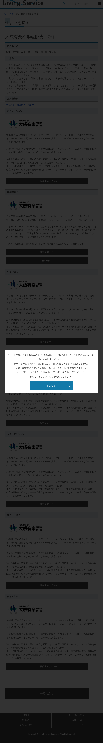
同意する (51, 386)
